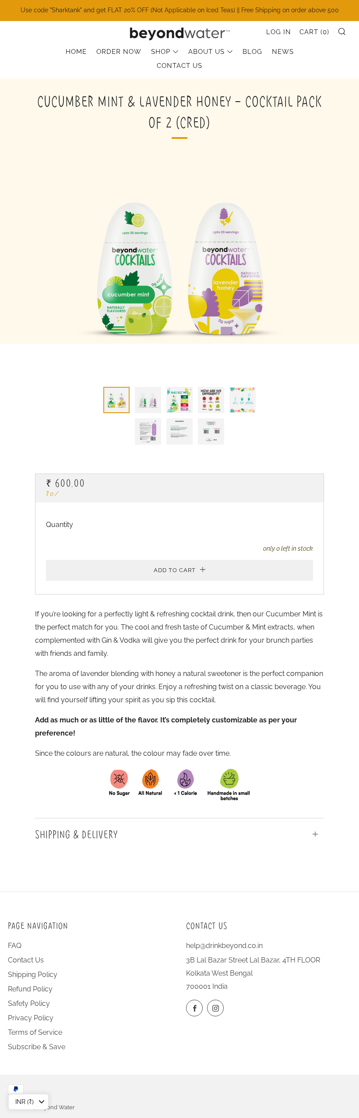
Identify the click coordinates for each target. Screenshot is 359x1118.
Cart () (314, 32)
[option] (179, 266)
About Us (206, 52)
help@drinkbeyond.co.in (224, 945)
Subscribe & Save (36, 1047)
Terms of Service (35, 1032)
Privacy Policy (30, 1018)
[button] (116, 400)
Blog (252, 52)
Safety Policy (29, 1003)
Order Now (118, 52)
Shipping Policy (32, 974)
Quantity (59, 524)
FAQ (14, 945)
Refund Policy (30, 989)
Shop (160, 52)
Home (76, 52)
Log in (278, 32)
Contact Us (179, 66)
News (283, 52)
